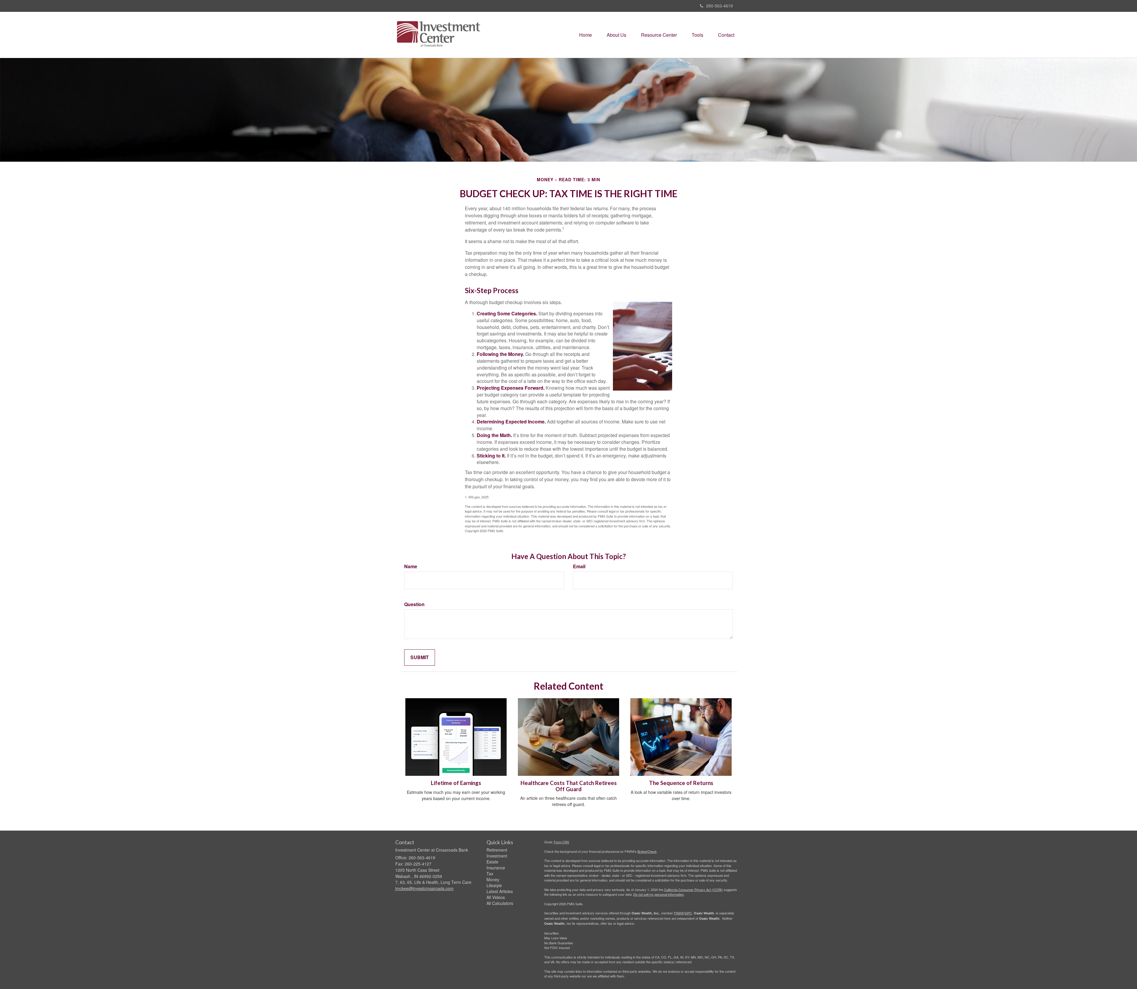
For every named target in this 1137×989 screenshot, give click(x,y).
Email (579, 566)
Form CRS (561, 841)
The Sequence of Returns (681, 783)
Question (414, 604)
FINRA (679, 913)
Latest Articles (499, 891)
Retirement (496, 850)
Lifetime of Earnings (456, 783)
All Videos (495, 897)
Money (492, 879)
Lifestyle (494, 885)
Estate (492, 862)
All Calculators (499, 903)
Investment (496, 856)
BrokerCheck (647, 851)
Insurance (495, 868)
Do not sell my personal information (658, 894)
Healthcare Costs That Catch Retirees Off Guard (569, 786)
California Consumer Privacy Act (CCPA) (693, 889)
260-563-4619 (719, 6)
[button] (616, 35)
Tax (489, 873)
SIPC (688, 913)
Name (410, 566)
